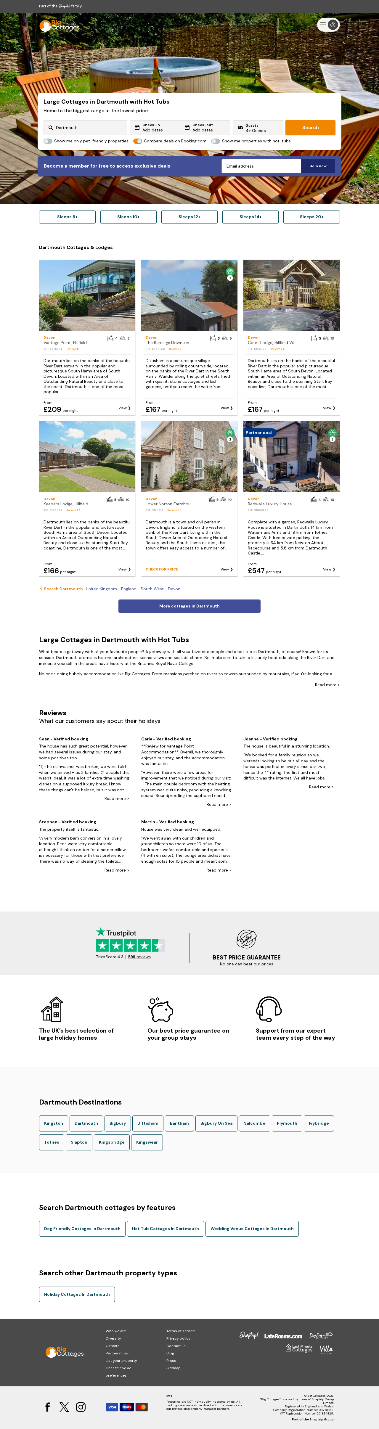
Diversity (113, 1338)
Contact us (176, 1345)
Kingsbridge (112, 1142)
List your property (121, 1360)
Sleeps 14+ (251, 216)
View (122, 408)
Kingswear (147, 1142)
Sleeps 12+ (189, 216)
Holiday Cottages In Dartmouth (77, 1294)
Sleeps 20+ (312, 216)
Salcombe (254, 1123)
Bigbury (118, 1123)
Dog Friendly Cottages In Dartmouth (82, 1228)
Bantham (179, 1123)
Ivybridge (319, 1123)
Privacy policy (178, 1338)
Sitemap (173, 1368)
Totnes (51, 1142)
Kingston (53, 1123)
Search (310, 127)
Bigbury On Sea (216, 1123)
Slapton (79, 1142)
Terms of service (180, 1331)
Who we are (116, 1331)
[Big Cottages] (57, 24)
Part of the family (60, 6)
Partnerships (117, 1353)
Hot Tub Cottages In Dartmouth (165, 1228)
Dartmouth (86, 1123)
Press (171, 1360)
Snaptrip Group (321, 1419)
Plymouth (287, 1123)
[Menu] (328, 25)
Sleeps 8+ (67, 216)
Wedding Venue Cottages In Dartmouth (252, 1228)
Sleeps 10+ (128, 216)
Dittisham (147, 1123)
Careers (113, 1345)
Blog (170, 1353)
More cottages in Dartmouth (189, 606)
